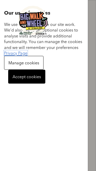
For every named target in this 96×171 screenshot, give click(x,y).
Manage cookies (23, 62)
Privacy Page (15, 53)
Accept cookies (27, 76)
